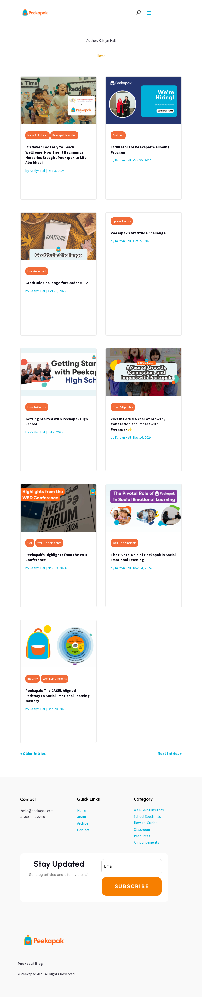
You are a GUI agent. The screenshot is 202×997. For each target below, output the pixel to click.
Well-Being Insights (49, 543)
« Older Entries (33, 753)
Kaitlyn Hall (38, 170)
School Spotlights (147, 816)
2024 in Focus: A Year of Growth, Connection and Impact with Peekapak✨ (138, 424)
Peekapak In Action (64, 135)
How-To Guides (36, 407)
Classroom (142, 829)
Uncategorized (36, 271)
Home (81, 810)
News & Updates (37, 135)
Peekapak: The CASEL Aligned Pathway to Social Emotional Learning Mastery (57, 695)
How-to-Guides (145, 822)
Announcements (146, 842)
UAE (30, 543)
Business (118, 135)
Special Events (122, 221)
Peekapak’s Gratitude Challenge (138, 233)
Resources (142, 836)
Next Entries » (170, 753)
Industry (32, 678)
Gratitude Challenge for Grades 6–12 (56, 282)
